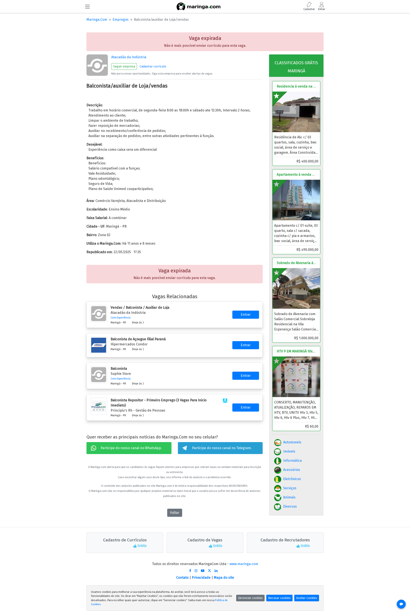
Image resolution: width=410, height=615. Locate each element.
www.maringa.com (244, 564)
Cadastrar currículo (153, 66)
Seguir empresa (124, 66)
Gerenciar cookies (250, 598)
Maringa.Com (96, 20)
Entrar (246, 315)
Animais (289, 497)
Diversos (290, 506)
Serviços (289, 488)
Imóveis (289, 451)
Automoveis (292, 442)
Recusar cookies (279, 598)
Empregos (121, 20)
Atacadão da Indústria (128, 57)
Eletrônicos (292, 479)
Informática (292, 461)
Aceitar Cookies (306, 598)
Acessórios (291, 470)
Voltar (174, 513)
